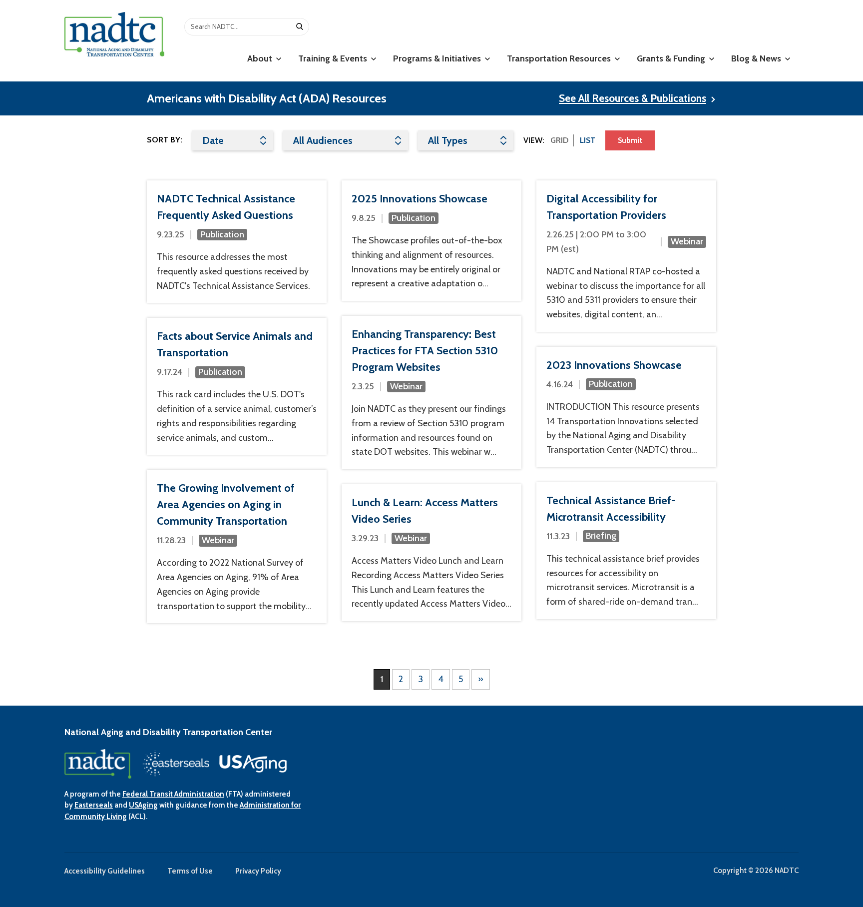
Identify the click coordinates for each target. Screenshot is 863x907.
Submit (630, 140)
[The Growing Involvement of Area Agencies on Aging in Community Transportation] (237, 546)
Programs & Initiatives (438, 58)
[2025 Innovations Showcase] (431, 240)
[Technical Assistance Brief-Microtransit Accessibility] (626, 550)
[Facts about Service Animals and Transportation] (237, 386)
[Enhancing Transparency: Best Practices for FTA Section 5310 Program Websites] (431, 392)
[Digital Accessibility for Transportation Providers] (626, 256)
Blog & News (757, 58)
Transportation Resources (560, 58)
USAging (143, 805)
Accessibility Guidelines (104, 871)
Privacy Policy (258, 871)
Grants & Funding (672, 58)
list (587, 140)
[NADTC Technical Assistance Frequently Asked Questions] (237, 241)
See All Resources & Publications (632, 98)
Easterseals (93, 805)
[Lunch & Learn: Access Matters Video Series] (431, 552)
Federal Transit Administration (173, 794)
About (260, 58)
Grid (559, 140)
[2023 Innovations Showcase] (626, 407)
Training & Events (333, 58)
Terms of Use (190, 871)
